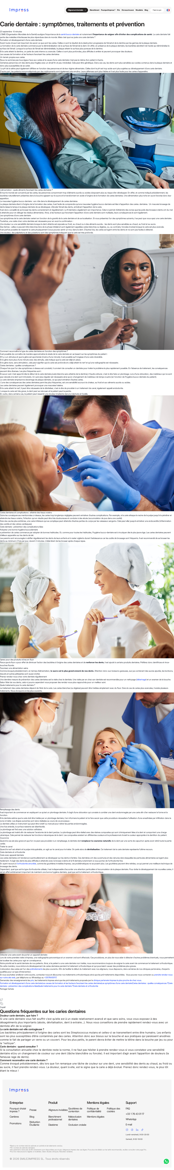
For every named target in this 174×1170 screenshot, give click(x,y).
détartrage (141, 679)
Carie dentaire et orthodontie (85, 986)
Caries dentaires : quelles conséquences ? (150, 983)
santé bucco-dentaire (70, 34)
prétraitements (36, 969)
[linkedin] (1, 995)
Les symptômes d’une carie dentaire (116, 983)
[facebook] (1, 991)
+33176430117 (50, 977)
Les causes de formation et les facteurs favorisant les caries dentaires (71, 983)
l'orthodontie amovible (26, 863)
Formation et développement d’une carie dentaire (21, 983)
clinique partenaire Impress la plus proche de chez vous (117, 980)
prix (32, 980)
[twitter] (1, 999)
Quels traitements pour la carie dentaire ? (55, 986)
